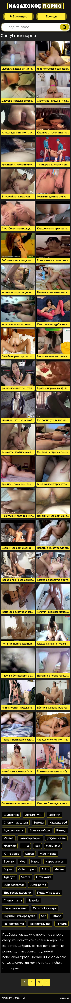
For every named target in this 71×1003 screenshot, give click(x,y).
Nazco (35, 861)
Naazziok (10, 846)
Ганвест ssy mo (14, 923)
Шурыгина (11, 814)
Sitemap (64, 998)
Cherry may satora (16, 822)
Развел (9, 838)
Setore (25, 877)
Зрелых (9, 861)
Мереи (59, 869)
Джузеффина (56, 838)
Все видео (19, 16)
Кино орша (11, 853)
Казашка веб (58, 822)
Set (43, 916)
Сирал (29, 853)
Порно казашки (14, 998)
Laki (37, 846)
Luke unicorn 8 (14, 884)
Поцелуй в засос (48, 892)
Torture (61, 923)
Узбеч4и (54, 814)
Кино (25, 846)
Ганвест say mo (40, 923)
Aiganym (9, 877)
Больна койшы (40, 830)
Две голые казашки (17, 892)
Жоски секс (48, 853)
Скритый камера (44, 908)
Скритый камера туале (19, 916)
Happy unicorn (55, 861)
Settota (39, 822)
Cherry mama (13, 900)
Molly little (53, 846)
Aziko (45, 869)
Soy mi (8, 869)
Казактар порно (30, 838)
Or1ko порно (27, 869)
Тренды (51, 16)
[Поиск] (64, 27)
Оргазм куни (34, 814)
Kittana (56, 916)
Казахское (35, 6)
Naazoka (33, 900)
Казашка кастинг (15, 908)
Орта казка (43, 877)
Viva (22, 861)
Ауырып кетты (14, 830)
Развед (61, 830)
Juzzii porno (38, 884)
